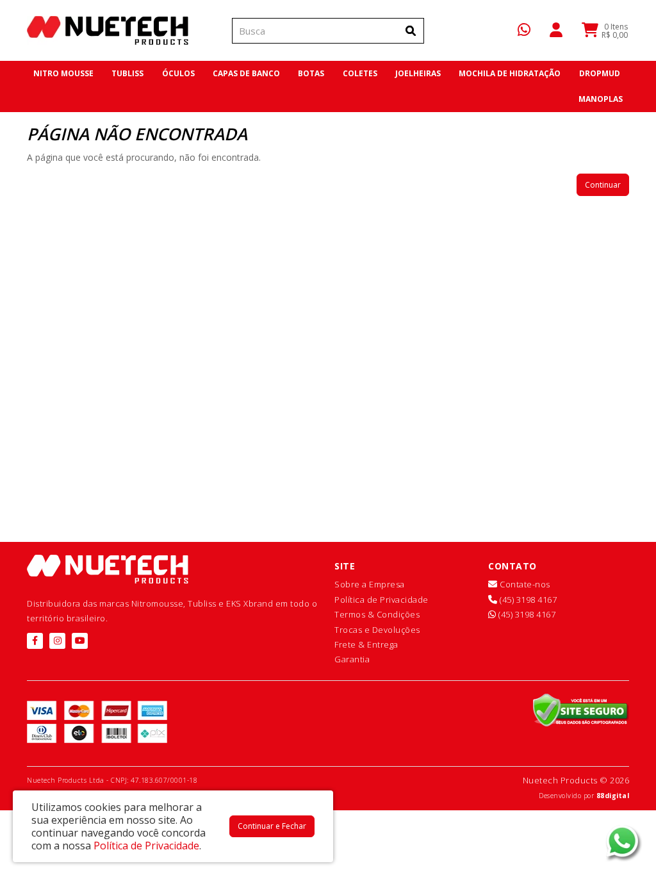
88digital (613, 795)
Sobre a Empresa (369, 584)
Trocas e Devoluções (377, 629)
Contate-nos (524, 584)
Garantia (352, 659)
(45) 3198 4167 (527, 599)
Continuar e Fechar (272, 826)
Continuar (603, 184)
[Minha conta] (556, 29)
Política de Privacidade (381, 599)
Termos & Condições (377, 614)
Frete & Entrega (366, 644)
